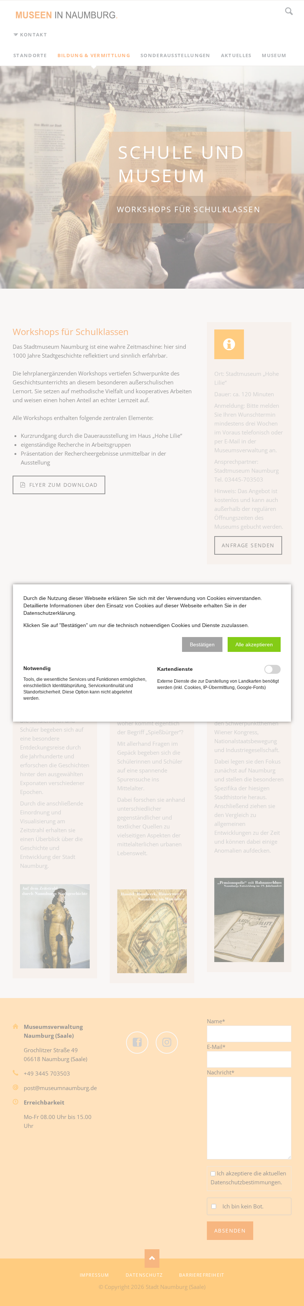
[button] (202, 644)
